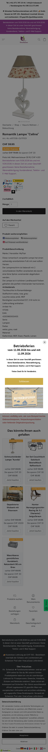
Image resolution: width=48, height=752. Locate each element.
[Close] (45, 342)
